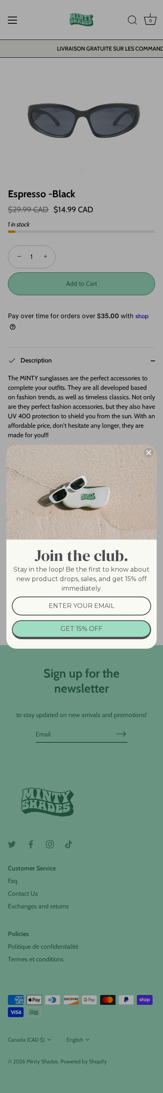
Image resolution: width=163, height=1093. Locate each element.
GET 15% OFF (81, 628)
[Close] (149, 452)
